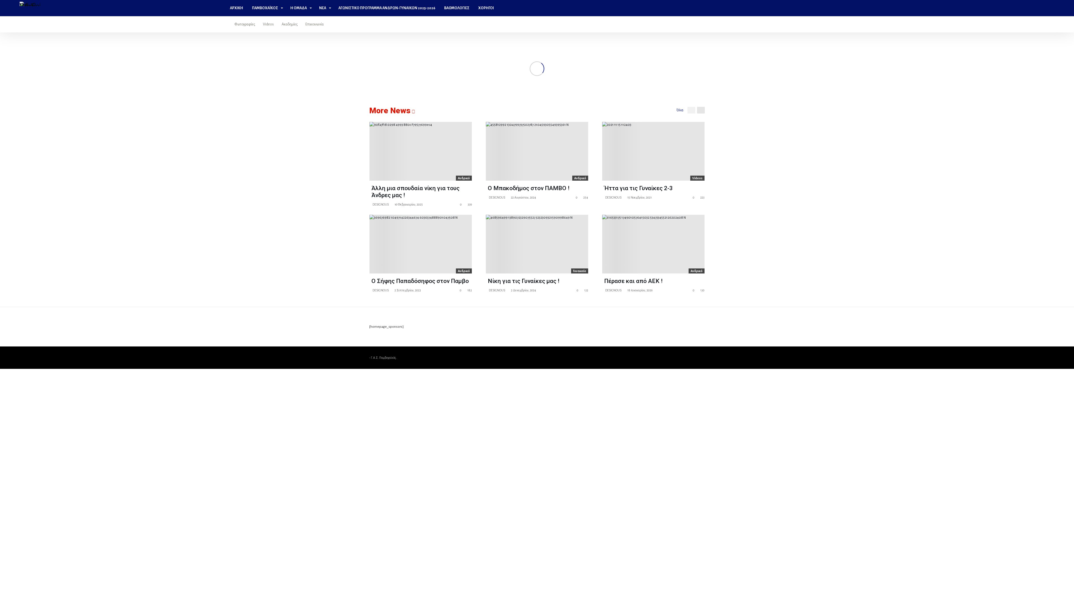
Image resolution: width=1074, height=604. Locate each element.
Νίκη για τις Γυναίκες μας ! (523, 281)
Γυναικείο (579, 271)
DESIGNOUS (380, 204)
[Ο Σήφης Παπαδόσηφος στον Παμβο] (420, 244)
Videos (268, 24)
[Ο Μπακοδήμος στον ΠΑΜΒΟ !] (537, 151)
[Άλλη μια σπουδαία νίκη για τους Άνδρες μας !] (420, 151)
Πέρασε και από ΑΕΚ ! (633, 281)
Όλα (680, 110)
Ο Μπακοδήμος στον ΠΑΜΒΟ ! (528, 188)
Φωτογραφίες (244, 24)
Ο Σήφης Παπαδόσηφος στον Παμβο (420, 281)
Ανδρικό (464, 178)
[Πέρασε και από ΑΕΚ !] (653, 244)
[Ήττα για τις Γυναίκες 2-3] (653, 151)
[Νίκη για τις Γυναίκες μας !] (537, 244)
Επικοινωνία (314, 24)
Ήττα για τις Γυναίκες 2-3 (638, 188)
